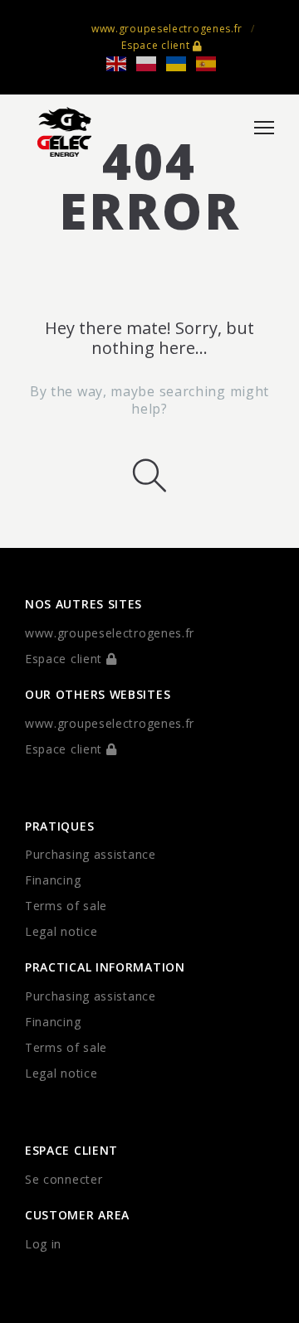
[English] (121, 63)
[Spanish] (211, 63)
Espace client (157, 45)
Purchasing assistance (90, 854)
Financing (53, 880)
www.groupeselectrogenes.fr (167, 29)
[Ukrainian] (181, 63)
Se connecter (63, 1179)
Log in (43, 1244)
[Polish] (151, 63)
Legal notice (61, 931)
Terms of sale (66, 906)
